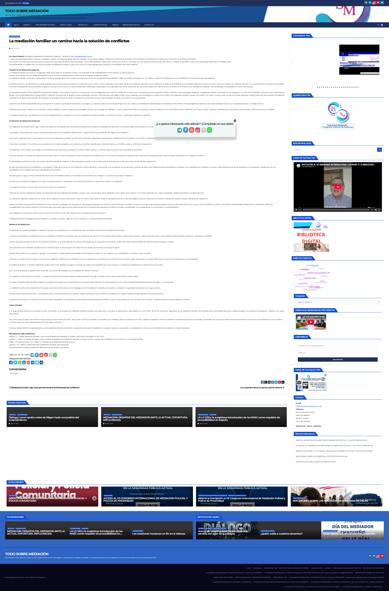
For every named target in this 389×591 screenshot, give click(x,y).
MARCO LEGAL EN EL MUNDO (223, 577)
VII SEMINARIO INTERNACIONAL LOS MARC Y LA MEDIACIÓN (362, 586)
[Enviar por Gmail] (28, 362)
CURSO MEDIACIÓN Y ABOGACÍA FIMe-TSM (347, 568)
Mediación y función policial (237, 495)
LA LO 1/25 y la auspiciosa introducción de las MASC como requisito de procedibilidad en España (239, 418)
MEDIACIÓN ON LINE (280, 577)
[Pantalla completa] (379, 210)
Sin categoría (13, 495)
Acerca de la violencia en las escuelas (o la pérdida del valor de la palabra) (285, 532)
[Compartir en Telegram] (32, 362)
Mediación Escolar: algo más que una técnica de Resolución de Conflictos (45, 387)
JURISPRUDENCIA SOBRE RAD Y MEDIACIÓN (369, 572)
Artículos (83, 25)
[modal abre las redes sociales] (41, 362)
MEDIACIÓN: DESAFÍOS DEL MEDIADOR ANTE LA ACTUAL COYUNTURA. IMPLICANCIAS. (145, 418)
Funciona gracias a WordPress (15, 577)
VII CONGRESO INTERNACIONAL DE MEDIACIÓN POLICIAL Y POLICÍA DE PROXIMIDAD (312, 586)
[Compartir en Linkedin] (24, 362)
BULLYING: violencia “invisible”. (216, 533)
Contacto (149, 25)
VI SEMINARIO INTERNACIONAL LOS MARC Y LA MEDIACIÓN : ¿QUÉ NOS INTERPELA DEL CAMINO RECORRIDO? (347, 582)
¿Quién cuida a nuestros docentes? (344, 533)
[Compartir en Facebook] (11, 362)
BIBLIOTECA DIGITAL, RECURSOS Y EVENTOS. (294, 568)
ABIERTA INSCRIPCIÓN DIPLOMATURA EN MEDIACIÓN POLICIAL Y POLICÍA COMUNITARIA (331, 440)
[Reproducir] (296, 210)
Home (249, 568)
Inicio (16, 25)
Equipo (26, 25)
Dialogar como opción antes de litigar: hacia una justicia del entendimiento (44, 418)
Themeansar (41, 577)
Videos (115, 25)
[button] (378, 25)
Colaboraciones (15, 36)
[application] (338, 187)
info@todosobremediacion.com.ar (309, 406)
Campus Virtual (100, 25)
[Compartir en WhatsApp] (19, 362)
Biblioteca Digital (131, 25)
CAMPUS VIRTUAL (317, 568)
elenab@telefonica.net (83, 56)
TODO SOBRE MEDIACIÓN (26, 11)
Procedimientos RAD (45, 25)
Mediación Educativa (299, 498)
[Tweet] (15, 362)
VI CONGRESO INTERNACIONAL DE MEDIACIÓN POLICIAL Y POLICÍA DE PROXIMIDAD (281, 582)
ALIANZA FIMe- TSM (337, 46)
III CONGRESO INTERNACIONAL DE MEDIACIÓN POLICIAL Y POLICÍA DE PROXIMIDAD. (234, 572)
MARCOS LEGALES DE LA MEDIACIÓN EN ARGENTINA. (253, 577)
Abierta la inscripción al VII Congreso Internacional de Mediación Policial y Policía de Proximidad (334, 451)
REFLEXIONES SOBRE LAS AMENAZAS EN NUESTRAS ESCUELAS (321, 456)
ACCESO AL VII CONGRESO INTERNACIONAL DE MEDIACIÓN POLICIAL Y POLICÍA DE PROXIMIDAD (334, 446)
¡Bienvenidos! (257, 568)
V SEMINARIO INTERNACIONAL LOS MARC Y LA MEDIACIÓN (231, 582)
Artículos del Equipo (213, 531)
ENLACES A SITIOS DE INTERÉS (373, 568)
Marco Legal (66, 25)
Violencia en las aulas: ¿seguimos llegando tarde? (316, 462)
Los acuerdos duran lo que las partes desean (261, 387)
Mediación (213, 414)
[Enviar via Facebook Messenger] (37, 362)
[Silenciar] (376, 210)
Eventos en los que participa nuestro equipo (213, 495)
